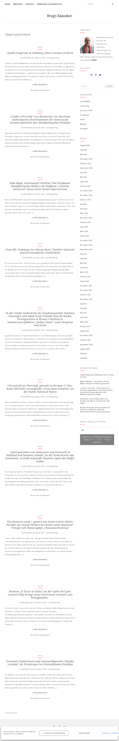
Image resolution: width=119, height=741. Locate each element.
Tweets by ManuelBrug (97, 439)
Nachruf (83, 124)
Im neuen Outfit (86, 110)
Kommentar (84, 115)
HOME (7, 4)
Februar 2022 (85, 277)
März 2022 (84, 272)
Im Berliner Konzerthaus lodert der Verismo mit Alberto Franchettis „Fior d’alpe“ (95, 401)
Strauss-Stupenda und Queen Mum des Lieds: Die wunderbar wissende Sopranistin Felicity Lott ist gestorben (95, 409)
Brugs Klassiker (59, 16)
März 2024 (84, 213)
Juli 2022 (83, 254)
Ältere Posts (11, 713)
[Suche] (112, 4)
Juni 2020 (83, 358)
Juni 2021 (83, 308)
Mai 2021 (83, 313)
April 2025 (84, 182)
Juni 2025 (83, 172)
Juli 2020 (83, 354)
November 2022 (86, 245)
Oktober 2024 (85, 200)
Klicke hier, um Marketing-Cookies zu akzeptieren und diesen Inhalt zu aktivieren (97, 439)
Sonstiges (84, 129)
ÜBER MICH (18, 4)
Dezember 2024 (86, 191)
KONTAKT (30, 4)
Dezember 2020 (86, 335)
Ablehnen (84, 733)
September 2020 (86, 344)
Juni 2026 (83, 150)
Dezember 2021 (86, 286)
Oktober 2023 (85, 222)
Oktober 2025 (85, 163)
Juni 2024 (83, 209)
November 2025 (86, 159)
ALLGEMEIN (85, 101)
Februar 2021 (85, 326)
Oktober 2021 (85, 295)
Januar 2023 (84, 236)
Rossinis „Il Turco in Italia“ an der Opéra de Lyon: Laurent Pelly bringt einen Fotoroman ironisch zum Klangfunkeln (40, 594)
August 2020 (85, 349)
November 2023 (86, 218)
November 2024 (86, 195)
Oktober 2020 (85, 340)
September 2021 (86, 299)
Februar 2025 (85, 186)
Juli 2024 (83, 204)
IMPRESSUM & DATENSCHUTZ (49, 4)
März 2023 (84, 231)
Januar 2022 (84, 281)
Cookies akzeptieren (54, 733)
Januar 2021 (84, 331)
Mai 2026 (83, 154)
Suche (109, 86)
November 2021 (86, 290)
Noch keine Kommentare (40, 90)
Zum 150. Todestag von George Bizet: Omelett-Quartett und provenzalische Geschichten (40, 251)
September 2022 (86, 249)
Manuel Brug (54, 58)
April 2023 (84, 227)
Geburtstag (84, 106)
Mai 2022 (83, 263)
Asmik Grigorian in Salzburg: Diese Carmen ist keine (40, 53)
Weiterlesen (40, 85)
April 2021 (84, 317)
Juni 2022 (83, 258)
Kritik (40, 47)
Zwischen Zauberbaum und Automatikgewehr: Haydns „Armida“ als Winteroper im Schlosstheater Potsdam (40, 662)
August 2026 (85, 145)
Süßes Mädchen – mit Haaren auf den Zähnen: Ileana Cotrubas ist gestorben (95, 382)
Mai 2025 (83, 177)
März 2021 (84, 322)
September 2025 (86, 168)
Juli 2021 (83, 304)
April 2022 (84, 268)
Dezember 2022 (86, 240)
